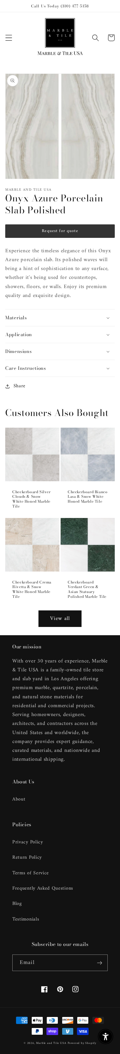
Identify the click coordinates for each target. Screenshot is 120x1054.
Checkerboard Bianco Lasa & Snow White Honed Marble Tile (87, 496)
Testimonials (25, 919)
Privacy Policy (27, 842)
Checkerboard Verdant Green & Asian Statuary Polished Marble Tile (87, 589)
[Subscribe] (99, 963)
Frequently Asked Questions (42, 888)
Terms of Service (30, 873)
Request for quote (60, 231)
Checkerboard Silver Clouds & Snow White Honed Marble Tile (31, 498)
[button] (9, 38)
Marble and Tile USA (51, 1043)
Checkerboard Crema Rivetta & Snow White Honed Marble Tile (31, 589)
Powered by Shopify (82, 1043)
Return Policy (27, 857)
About (18, 799)
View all (60, 618)
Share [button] (20, 386)
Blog (17, 903)
